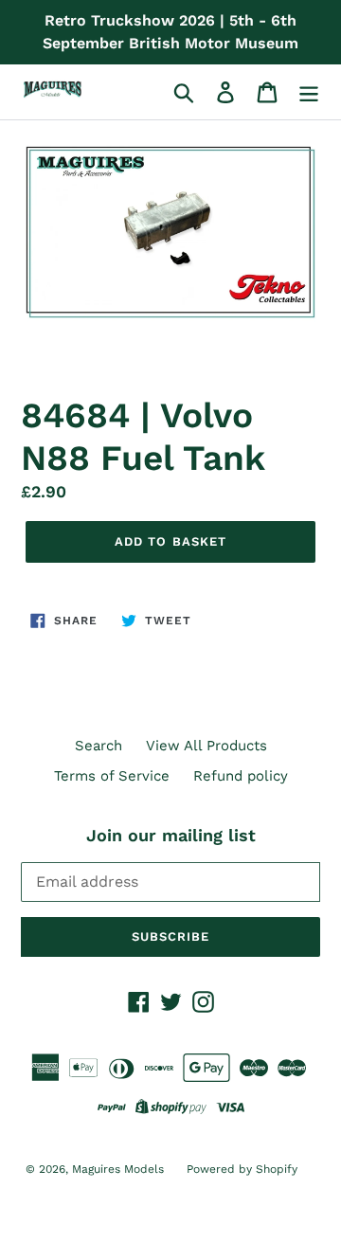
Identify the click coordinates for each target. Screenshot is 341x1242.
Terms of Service (112, 775)
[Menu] (309, 92)
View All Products (206, 745)
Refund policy (240, 775)
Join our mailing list (171, 835)
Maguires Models (120, 1169)
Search (98, 745)
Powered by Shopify (242, 1169)
